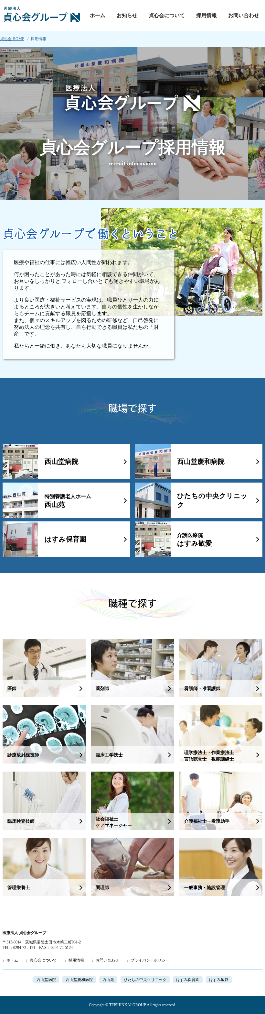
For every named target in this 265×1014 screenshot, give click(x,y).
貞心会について (167, 15)
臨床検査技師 (21, 821)
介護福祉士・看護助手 (206, 821)
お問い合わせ (243, 15)
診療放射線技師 (23, 754)
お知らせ (127, 15)
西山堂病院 (62, 461)
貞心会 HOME (12, 39)
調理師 (102, 887)
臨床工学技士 (109, 754)
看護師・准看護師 (202, 688)
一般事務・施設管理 (204, 887)
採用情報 (206, 15)
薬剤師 (102, 688)
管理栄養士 (18, 887)
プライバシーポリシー (150, 960)
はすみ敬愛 (194, 539)
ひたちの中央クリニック (212, 500)
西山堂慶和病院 (201, 461)
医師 (11, 688)
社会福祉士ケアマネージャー (114, 822)
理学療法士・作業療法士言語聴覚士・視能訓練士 (209, 756)
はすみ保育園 (65, 539)
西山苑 (68, 501)
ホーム (97, 15)
